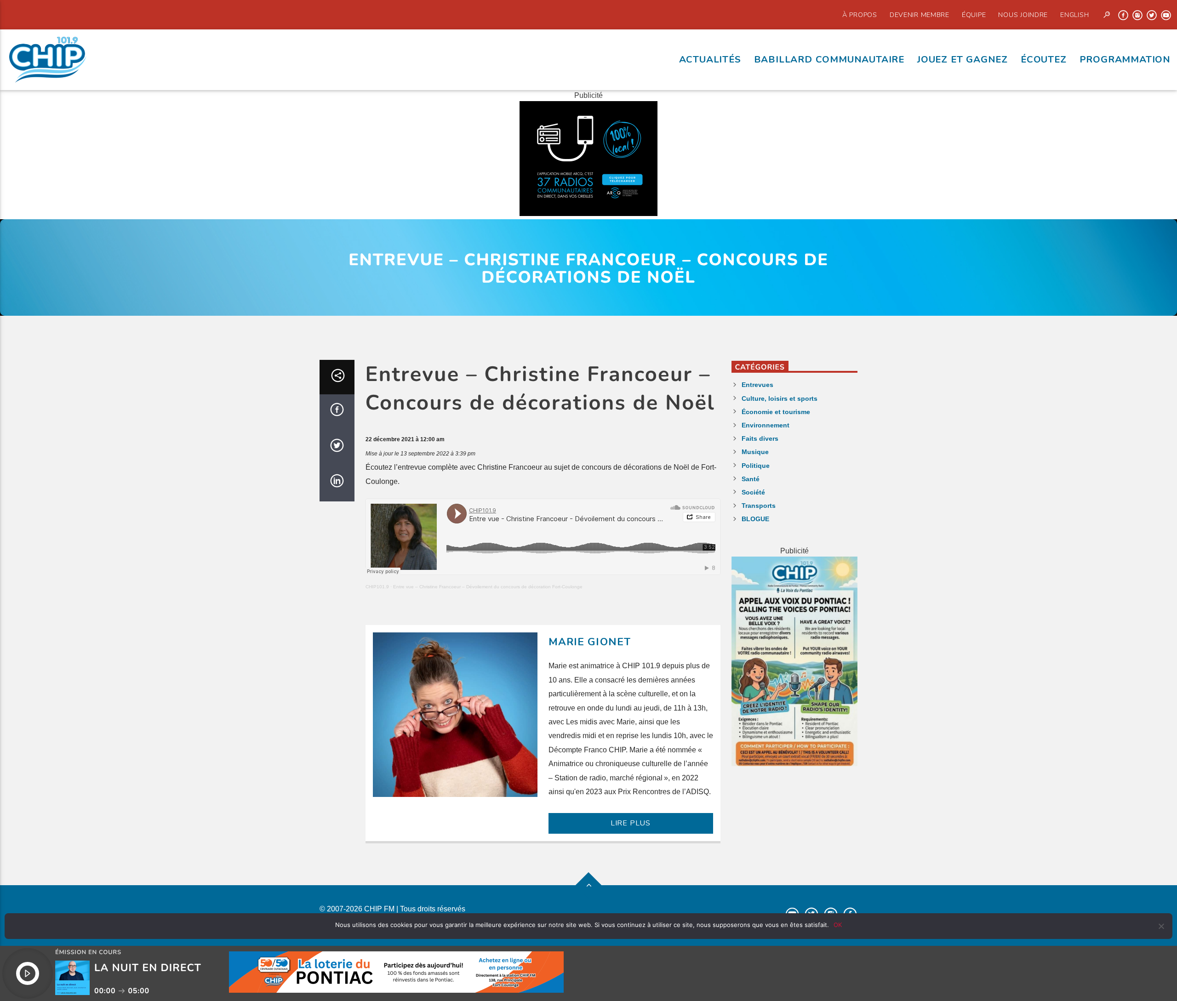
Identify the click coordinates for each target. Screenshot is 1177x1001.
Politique (756, 465)
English (1074, 14)
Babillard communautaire (829, 59)
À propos (859, 14)
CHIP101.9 (377, 586)
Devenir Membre (919, 14)
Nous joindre (1023, 14)
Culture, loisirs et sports (779, 398)
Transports (759, 505)
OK (838, 924)
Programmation (1125, 59)
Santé (751, 479)
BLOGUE (755, 519)
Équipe (974, 14)
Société (753, 492)
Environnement (765, 425)
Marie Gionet (590, 642)
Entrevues (757, 384)
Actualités (710, 59)
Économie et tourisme (776, 411)
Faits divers (760, 438)
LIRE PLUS (631, 823)
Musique (755, 451)
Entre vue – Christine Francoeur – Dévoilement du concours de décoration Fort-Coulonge (488, 586)
